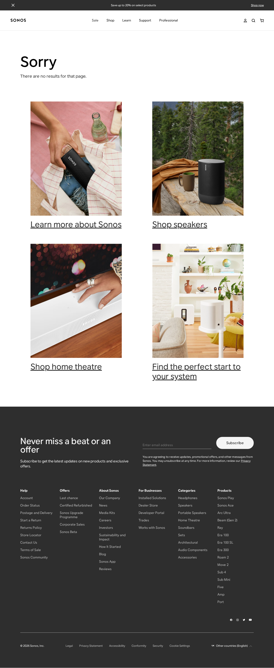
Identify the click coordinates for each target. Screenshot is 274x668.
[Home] (18, 20)
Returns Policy (31, 528)
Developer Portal (151, 513)
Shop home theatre (66, 366)
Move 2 (222, 565)
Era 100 (223, 535)
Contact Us (28, 542)
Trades (144, 520)
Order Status (30, 505)
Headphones (187, 498)
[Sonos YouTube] (250, 620)
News (103, 505)
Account (26, 498)
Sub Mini (223, 580)
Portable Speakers (192, 513)
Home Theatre (189, 520)
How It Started (110, 547)
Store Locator (30, 535)
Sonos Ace (225, 505)
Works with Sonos (152, 528)
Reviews (105, 569)
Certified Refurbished (76, 505)
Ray (220, 528)
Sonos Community (34, 557)
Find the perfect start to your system (196, 371)
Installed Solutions (152, 498)
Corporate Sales (72, 524)
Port (220, 602)
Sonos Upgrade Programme (71, 515)
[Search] (253, 20)
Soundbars (186, 528)
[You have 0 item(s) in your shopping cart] (262, 20)
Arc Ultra (224, 513)
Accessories (187, 557)
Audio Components (192, 550)
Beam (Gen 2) (227, 520)
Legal (69, 646)
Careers (105, 520)
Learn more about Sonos (76, 224)
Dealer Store (148, 505)
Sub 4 (221, 572)
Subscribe (235, 443)
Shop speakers (179, 224)
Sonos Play (225, 498)
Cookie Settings (179, 646)
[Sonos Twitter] (244, 619)
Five (220, 587)
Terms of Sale (30, 550)
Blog (102, 554)
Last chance (69, 498)
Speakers (185, 505)
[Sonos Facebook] (231, 619)
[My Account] (245, 20)
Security (158, 646)
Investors (106, 528)
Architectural (188, 542)
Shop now (257, 5)
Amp (220, 594)
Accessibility (117, 646)
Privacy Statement (91, 646)
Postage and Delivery (36, 513)
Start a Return (30, 520)
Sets (181, 535)
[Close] (13, 5)
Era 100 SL (225, 542)
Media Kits (107, 513)
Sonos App (107, 561)
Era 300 (223, 550)
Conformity (139, 646)
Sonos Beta (68, 532)
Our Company (109, 498)
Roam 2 (223, 557)
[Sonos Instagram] (237, 619)
